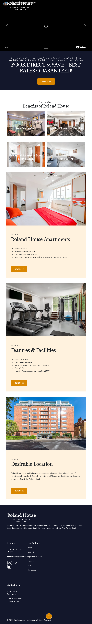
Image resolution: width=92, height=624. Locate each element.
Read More (19, 269)
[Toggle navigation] (83, 5)
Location (31, 561)
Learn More (46, 81)
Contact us (32, 570)
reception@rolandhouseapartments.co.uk (26, 556)
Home (30, 548)
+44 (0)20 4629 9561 (15, 550)
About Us (31, 552)
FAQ (29, 565)
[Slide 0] (46, 48)
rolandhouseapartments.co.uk (24, 620)
